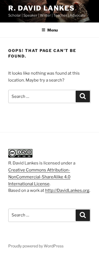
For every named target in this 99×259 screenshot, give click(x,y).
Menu (52, 30)
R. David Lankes (41, 8)
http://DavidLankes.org (67, 190)
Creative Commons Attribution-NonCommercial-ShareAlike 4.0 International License (39, 177)
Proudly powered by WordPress (36, 246)
